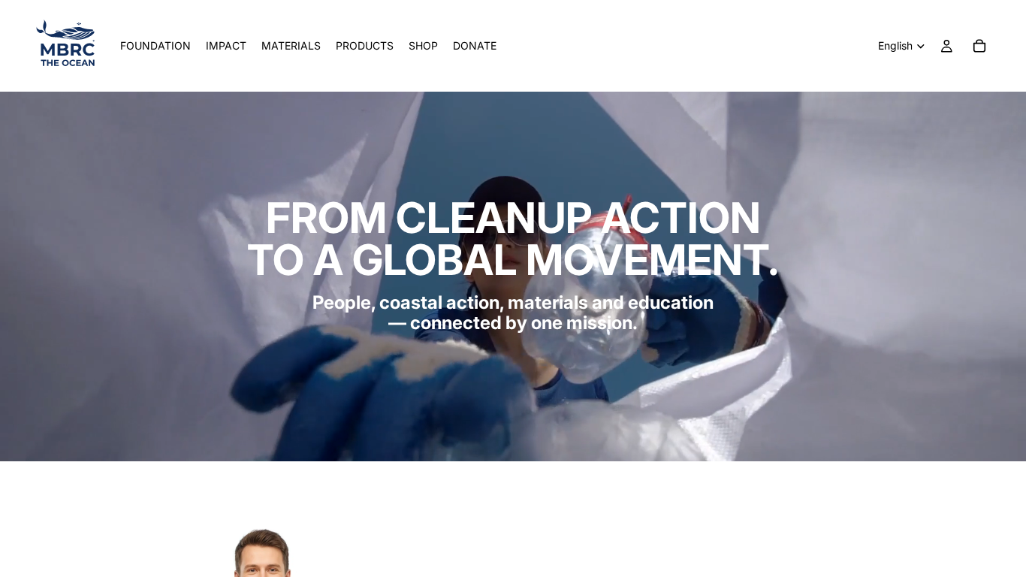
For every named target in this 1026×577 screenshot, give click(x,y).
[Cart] (979, 45)
